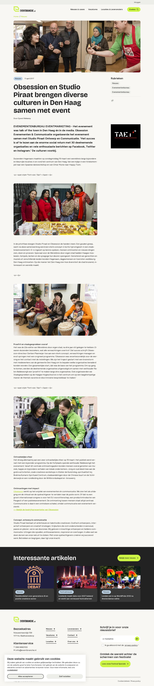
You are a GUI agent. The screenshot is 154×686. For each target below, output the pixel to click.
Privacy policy (135, 681)
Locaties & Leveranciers (112, 9)
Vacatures (93, 9)
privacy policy (131, 645)
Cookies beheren (124, 681)
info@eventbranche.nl (26, 650)
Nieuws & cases (77, 9)
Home (16, 16)
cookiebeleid (12, 670)
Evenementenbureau (120, 88)
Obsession (18, 491)
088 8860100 (21, 647)
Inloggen (137, 2)
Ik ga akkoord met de (121, 645)
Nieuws (24, 16)
